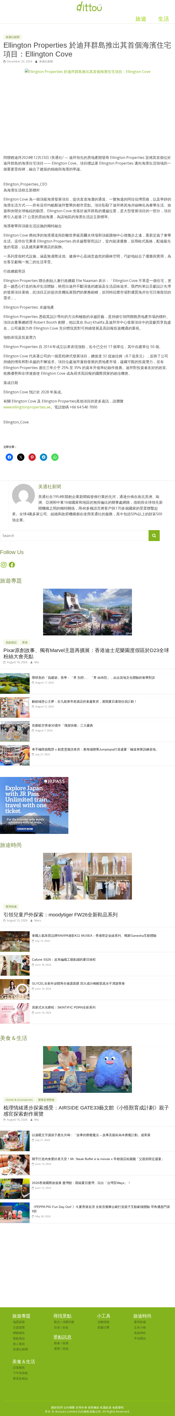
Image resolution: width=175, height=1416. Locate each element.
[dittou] (89, 2)
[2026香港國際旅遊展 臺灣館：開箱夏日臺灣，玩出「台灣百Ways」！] (15, 1181)
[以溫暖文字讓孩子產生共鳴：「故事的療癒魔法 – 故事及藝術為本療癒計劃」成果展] (15, 1133)
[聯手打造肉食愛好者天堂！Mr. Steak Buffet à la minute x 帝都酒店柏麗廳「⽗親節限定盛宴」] (15, 1157)
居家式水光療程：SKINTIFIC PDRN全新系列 (63, 1007)
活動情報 (103, 1322)
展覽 (57, 1348)
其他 (65, 1348)
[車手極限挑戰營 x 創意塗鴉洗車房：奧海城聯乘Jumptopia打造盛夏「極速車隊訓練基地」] (15, 747)
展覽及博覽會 (46, 1100)
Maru (37, 920)
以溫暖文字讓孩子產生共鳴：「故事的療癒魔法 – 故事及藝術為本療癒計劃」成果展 (91, 1135)
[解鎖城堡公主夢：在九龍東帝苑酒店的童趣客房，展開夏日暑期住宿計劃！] (15, 699)
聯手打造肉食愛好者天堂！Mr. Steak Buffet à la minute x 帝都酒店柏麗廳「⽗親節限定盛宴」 (98, 1159)
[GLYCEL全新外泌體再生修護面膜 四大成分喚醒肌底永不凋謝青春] (15, 981)
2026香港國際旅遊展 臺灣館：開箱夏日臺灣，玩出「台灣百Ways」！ (81, 1183)
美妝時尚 (140, 1333)
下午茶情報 (20, 1373)
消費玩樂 (68, 1322)
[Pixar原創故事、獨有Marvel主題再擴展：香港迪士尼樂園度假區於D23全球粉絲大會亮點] (87, 591)
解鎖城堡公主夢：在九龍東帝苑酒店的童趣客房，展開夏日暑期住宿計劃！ (84, 701)
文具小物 (140, 1327)
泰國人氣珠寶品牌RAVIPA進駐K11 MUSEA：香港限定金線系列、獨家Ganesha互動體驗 (94, 935)
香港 (25, 642)
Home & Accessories (19, 1100)
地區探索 (19, 1322)
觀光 (57, 1322)
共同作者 (81, 1407)
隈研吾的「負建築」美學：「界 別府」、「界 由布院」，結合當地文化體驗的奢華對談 (93, 677)
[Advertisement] (87, 112)
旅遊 (140, 19)
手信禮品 (140, 1338)
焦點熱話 (11, 642)
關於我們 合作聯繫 (63, 1407)
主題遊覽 (19, 1327)
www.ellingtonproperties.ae (27, 407)
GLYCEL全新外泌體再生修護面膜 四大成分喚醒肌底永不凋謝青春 (78, 983)
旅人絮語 (19, 1344)
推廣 (65, 1343)
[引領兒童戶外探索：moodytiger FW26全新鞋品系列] (87, 855)
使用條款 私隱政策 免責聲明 (106, 1407)
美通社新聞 (12, 37)
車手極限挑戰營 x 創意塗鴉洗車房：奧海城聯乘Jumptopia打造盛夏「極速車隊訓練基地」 (95, 749)
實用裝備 (11, 906)
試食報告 (19, 1367)
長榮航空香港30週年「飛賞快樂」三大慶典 (62, 725)
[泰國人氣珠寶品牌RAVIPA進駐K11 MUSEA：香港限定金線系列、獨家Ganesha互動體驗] (15, 933)
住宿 (57, 1327)
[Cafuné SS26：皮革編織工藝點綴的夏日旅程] (15, 957)
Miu (36, 662)
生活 (163, 19)
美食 (65, 1327)
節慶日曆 (103, 1327)
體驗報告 (19, 1333)
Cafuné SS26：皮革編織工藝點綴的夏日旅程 (64, 959)
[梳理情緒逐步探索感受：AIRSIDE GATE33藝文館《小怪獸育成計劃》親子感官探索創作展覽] (87, 1048)
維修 (57, 1343)
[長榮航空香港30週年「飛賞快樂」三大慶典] (15, 723)
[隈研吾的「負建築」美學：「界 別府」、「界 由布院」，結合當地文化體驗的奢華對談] (15, 675)
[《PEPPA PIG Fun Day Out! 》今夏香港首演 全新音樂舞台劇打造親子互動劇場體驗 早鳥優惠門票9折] (15, 1205)
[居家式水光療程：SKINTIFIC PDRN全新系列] (15, 1005)
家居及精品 (20, 1378)
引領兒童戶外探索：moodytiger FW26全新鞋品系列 (60, 915)
